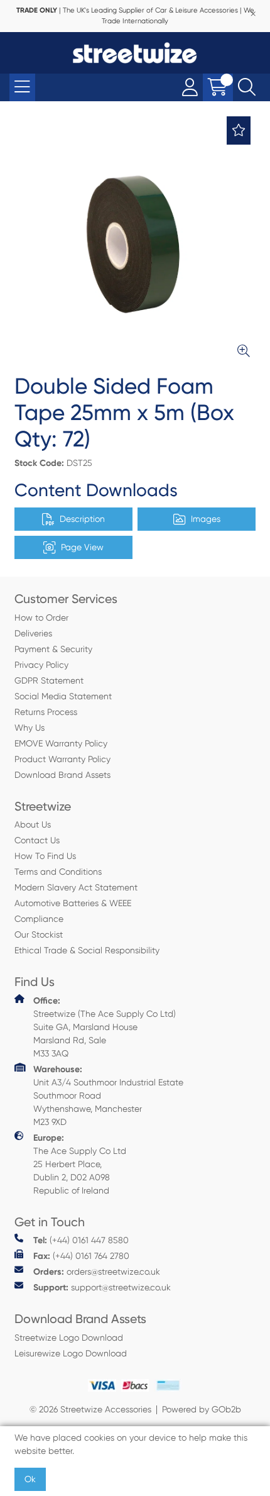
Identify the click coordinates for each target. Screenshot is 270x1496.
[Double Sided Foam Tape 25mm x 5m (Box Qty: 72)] (135, 242)
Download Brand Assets (62, 775)
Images (205, 519)
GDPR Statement (49, 680)
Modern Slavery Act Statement (76, 887)
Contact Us (37, 840)
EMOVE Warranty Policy (60, 743)
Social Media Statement (63, 696)
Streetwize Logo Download (68, 1338)
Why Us (29, 728)
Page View (82, 547)
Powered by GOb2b (201, 1409)
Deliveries (33, 633)
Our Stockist (38, 934)
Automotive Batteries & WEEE (72, 903)
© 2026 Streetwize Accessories (90, 1409)
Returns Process (45, 712)
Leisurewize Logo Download (70, 1353)
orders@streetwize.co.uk (96, 1271)
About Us (32, 824)
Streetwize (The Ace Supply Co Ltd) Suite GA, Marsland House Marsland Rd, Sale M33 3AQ (104, 1026)
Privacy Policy (41, 665)
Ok (30, 1479)
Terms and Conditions (58, 872)
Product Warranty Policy (62, 759)
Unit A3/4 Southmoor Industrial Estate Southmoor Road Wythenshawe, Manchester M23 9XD (108, 1095)
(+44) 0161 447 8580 (81, 1240)
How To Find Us (45, 856)
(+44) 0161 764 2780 (81, 1256)
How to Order (41, 617)
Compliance (38, 919)
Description (82, 519)
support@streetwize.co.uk (102, 1287)
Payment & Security (53, 649)
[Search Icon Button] (247, 87)
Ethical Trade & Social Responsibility (86, 950)
